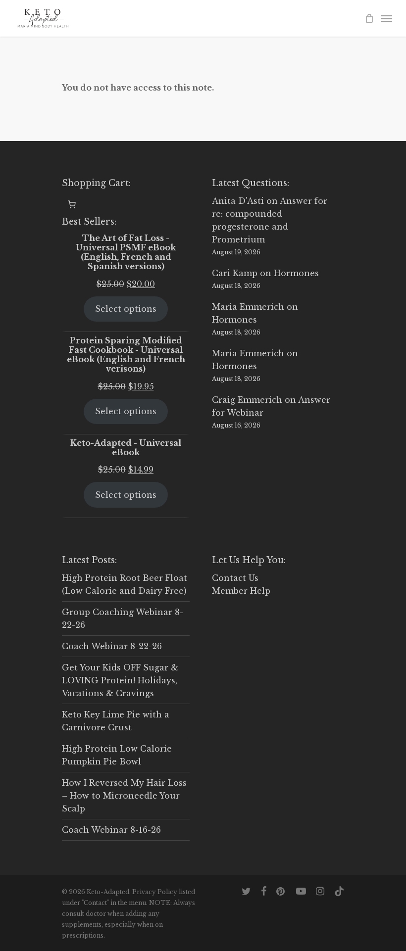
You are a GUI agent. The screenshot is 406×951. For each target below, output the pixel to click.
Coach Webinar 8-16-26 (111, 830)
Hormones (296, 273)
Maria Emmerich (248, 307)
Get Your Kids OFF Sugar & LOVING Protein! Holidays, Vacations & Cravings (120, 680)
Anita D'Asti (238, 201)
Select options (125, 309)
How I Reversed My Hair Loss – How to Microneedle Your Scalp (124, 795)
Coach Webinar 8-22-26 (112, 646)
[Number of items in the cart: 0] (72, 204)
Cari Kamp (234, 273)
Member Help (241, 591)
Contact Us (235, 578)
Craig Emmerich (247, 400)
